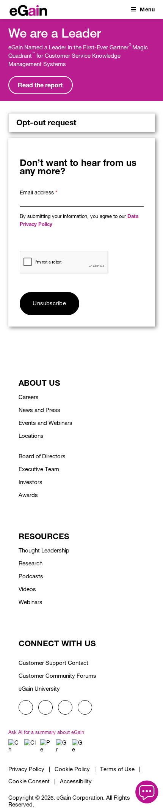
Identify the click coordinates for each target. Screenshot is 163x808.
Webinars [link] (30, 602)
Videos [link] (27, 589)
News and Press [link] (39, 410)
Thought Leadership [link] (44, 550)
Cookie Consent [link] (29, 781)
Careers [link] (29, 397)
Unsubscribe (49, 303)
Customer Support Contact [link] (53, 663)
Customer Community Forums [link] (57, 675)
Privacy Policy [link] (26, 769)
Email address (38, 192)
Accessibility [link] (76, 781)
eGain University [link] (39, 688)
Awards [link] (28, 495)
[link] (28, 9)
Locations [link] (31, 435)
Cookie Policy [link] (72, 769)
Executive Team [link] (39, 469)
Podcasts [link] (31, 576)
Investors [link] (30, 482)
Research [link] (30, 563)
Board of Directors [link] (42, 456)
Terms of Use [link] (117, 769)
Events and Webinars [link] (45, 423)
